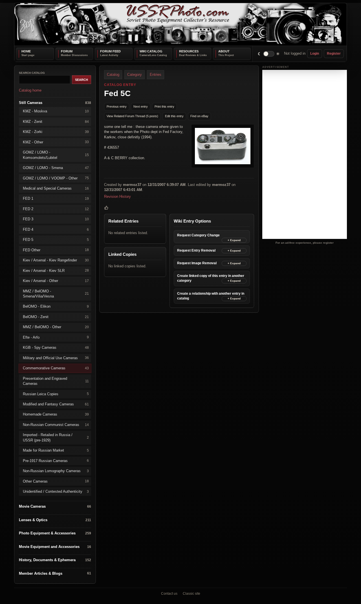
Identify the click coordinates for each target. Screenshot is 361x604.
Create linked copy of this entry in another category (210, 278)
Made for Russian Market (56, 450)
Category (134, 74)
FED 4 (56, 229)
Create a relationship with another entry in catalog (210, 295)
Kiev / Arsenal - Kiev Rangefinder (56, 260)
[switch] (269, 53)
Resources (189, 51)
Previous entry (117, 106)
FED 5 (56, 239)
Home (26, 51)
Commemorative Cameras (56, 368)
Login (314, 53)
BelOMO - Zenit (56, 316)
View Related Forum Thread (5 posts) (132, 116)
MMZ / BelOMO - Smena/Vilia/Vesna (56, 293)
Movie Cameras (55, 506)
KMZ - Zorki (56, 132)
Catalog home (30, 90)
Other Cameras (56, 481)
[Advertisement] (304, 154)
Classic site (191, 594)
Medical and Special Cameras (56, 188)
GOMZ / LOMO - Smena (56, 168)
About (224, 51)
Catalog (113, 74)
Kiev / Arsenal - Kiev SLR (56, 270)
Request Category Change (198, 235)
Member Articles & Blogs (55, 573)
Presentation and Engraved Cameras (56, 380)
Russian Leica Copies (56, 394)
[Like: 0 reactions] (106, 207)
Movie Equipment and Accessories (55, 546)
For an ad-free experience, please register (305, 242)
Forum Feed (110, 51)
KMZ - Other (56, 142)
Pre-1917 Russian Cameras (56, 460)
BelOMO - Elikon (56, 306)
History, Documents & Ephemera (55, 560)
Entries (155, 74)
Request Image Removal (197, 263)
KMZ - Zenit (56, 121)
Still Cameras (55, 102)
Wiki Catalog (151, 51)
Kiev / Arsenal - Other (56, 281)
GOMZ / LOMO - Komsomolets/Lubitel (56, 154)
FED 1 (56, 198)
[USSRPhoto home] (180, 24)
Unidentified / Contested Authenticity (56, 491)
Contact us (169, 594)
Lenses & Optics (55, 520)
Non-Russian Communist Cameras (56, 424)
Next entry (140, 106)
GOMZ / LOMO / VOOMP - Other (56, 178)
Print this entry (164, 106)
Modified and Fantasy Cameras (56, 404)
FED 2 (56, 208)
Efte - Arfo (56, 337)
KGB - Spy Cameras (56, 347)
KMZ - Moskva (56, 111)
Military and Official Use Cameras (56, 358)
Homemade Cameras (56, 414)
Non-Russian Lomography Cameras (56, 471)
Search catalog (32, 72)
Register (334, 53)
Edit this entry (174, 116)
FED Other (56, 250)
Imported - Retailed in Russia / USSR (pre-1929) (56, 437)
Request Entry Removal (196, 250)
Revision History (117, 196)
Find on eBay (199, 116)
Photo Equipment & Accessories (55, 533)
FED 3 (56, 219)
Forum (66, 51)
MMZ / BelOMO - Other (56, 327)
